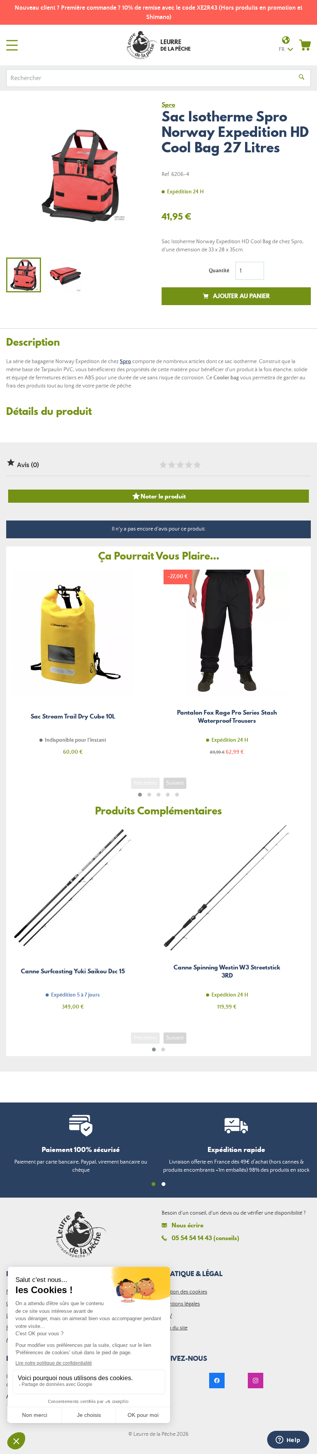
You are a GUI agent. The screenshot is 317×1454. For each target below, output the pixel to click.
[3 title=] (180, 465)
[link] (217, 1380)
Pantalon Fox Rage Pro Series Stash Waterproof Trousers (227, 667)
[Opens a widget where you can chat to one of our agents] (288, 1440)
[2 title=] (171, 465)
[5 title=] (197, 465)
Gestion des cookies (184, 1292)
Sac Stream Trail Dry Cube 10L (72, 667)
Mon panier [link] (305, 45)
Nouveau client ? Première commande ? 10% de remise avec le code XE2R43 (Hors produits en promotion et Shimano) (158, 12)
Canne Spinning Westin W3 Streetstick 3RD (227, 921)
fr (282, 49)
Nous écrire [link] (187, 1225)
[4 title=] (188, 465)
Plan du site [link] (174, 1328)
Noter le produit (158, 496)
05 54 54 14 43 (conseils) (205, 1238)
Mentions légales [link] (181, 1304)
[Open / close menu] (12, 45)
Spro (125, 361)
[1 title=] (162, 465)
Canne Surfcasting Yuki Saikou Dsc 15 (72, 921)
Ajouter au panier (241, 296)
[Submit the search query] (302, 78)
